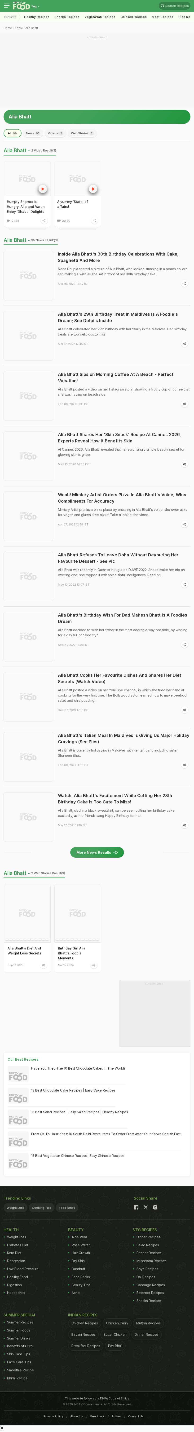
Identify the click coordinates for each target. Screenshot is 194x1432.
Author (116, 1416)
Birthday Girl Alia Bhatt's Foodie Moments (71, 953)
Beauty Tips (81, 1285)
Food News (67, 1207)
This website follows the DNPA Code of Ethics (97, 1398)
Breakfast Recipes (85, 1346)
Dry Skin (78, 1261)
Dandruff (78, 1269)
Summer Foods (18, 1330)
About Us (76, 1416)
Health (11, 1229)
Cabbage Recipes (151, 1285)
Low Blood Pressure (23, 1269)
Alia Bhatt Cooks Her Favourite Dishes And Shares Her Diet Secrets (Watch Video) (119, 678)
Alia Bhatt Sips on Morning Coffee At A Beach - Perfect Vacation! (115, 377)
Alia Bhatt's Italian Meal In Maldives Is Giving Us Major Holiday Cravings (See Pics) (124, 738)
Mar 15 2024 (66, 964)
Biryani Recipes (83, 1334)
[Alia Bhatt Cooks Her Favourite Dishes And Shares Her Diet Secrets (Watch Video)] (28, 697)
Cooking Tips (41, 1207)
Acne (76, 1293)
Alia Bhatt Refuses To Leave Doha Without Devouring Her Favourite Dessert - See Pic (118, 558)
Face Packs (81, 1277)
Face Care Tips (19, 1362)
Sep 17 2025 (15, 964)
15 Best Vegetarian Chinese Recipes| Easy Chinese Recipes (77, 1156)
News (33, 133)
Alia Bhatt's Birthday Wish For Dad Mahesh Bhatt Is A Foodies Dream (122, 618)
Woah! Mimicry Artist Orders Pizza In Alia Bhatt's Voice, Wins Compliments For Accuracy (122, 498)
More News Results (93, 852)
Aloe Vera (79, 1237)
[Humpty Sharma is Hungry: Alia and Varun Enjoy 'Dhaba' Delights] (27, 178)
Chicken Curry (117, 1323)
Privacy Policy (53, 1416)
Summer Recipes (20, 1322)
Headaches (16, 1293)
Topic (19, 28)
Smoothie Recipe (20, 1370)
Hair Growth (81, 1253)
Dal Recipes (146, 1277)
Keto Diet (14, 1253)
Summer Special (20, 1315)
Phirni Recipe (17, 1378)
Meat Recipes (162, 17)
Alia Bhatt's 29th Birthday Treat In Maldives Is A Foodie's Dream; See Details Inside (118, 317)
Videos (55, 133)
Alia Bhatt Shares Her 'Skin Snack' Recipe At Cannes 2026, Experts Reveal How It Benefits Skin (119, 437)
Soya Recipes (147, 1269)
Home (8, 28)
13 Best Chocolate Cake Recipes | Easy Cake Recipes (73, 1090)
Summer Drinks (18, 1338)
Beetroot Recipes (150, 1293)
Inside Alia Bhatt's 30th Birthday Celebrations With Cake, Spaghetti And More (118, 257)
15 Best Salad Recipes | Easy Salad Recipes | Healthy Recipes (79, 1112)
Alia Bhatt (31, 28)
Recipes (10, 17)
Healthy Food (17, 1277)
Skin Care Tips (18, 1354)
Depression (16, 1261)
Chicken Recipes (134, 17)
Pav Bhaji (115, 1346)
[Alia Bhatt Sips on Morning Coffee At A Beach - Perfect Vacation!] (28, 396)
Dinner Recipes (148, 1237)
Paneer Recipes (149, 1253)
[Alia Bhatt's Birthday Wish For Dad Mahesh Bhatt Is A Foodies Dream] (28, 636)
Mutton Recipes (148, 1323)
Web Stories (82, 133)
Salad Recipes (148, 1245)
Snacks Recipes (67, 17)
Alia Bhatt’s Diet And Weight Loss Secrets (24, 950)
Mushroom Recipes (152, 1261)
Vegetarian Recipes (100, 17)
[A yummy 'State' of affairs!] (77, 178)
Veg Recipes (145, 1229)
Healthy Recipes (37, 17)
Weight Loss (15, 1207)
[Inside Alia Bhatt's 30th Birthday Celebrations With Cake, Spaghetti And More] (28, 275)
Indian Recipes (82, 1315)
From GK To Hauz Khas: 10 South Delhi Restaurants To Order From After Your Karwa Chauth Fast (106, 1134)
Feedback (97, 1416)
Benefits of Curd (20, 1346)
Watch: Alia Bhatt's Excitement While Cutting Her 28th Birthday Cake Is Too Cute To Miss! (115, 798)
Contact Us (136, 1416)
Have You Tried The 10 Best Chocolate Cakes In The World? (78, 1068)
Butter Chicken (115, 1334)
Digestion (14, 1285)
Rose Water (81, 1245)
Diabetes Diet (17, 1245)
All (12, 133)
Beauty (76, 1229)
